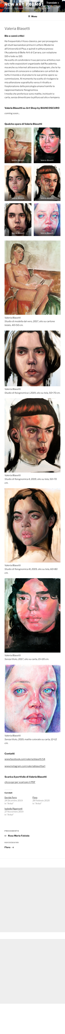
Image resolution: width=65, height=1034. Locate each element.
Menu (34, 16)
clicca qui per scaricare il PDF (20, 782)
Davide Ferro (11, 797)
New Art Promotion (28, 4)
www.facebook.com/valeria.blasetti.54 (25, 759)
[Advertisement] (32, 900)
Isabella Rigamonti (13, 808)
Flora (34, 797)
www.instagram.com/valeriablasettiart (25, 766)
